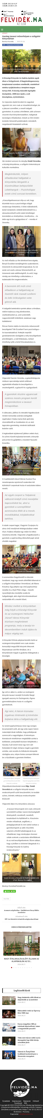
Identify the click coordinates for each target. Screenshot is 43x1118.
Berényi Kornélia (8, 41)
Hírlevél (36, 1101)
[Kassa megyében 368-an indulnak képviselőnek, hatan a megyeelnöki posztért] (8, 1027)
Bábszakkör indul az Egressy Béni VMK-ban (29, 1012)
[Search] (41, 29)
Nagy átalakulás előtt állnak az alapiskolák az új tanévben (29, 998)
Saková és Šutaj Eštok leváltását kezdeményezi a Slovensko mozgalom (28, 1054)
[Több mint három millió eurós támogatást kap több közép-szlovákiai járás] (8, 1041)
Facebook (18, 1103)
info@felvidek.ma (26, 1114)
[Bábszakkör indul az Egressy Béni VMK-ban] (8, 1014)
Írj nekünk (6, 1101)
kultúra (6, 898)
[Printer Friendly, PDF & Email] (10, 891)
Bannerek (27, 1101)
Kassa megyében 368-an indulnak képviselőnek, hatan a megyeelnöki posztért (29, 1026)
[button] (5, 951)
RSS (25, 1103)
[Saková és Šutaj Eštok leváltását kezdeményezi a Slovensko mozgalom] (8, 1054)
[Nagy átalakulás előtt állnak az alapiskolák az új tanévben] (21, 944)
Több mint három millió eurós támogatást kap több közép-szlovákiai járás (29, 1040)
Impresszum (16, 1101)
